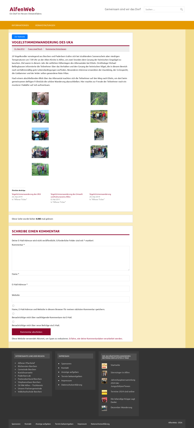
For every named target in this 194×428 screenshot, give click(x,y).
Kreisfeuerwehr (25, 372)
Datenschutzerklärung (71, 384)
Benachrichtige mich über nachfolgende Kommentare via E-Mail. (42, 317)
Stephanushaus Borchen (29, 382)
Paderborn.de (24, 375)
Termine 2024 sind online (122, 391)
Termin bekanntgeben (71, 376)
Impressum (66, 380)
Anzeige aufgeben (70, 372)
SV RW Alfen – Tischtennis (30, 385)
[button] (41, 99)
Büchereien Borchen (27, 366)
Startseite (115, 365)
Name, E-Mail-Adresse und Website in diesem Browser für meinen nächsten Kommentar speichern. (58, 309)
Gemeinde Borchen (27, 369)
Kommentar (18, 245)
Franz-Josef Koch (35, 49)
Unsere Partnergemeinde (30, 388)
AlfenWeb (22, 9)
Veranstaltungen (45, 25)
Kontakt (65, 367)
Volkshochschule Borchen (30, 391)
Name (15, 274)
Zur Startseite (20, 37)
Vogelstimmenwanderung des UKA (26, 194)
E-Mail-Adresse (20, 284)
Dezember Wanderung (121, 407)
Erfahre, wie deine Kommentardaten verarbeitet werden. (96, 338)
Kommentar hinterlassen (56, 49)
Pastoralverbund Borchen (30, 378)
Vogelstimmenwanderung (100, 194)
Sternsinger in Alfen (120, 372)
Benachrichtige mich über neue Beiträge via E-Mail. (36, 325)
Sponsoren (66, 363)
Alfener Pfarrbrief (26, 363)
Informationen (20, 25)
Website (16, 295)
